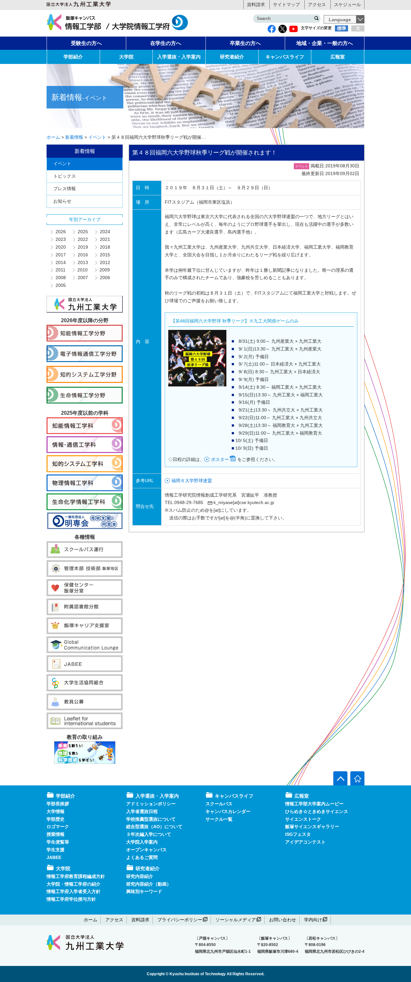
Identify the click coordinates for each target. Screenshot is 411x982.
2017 (60, 254)
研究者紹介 (232, 56)
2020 (60, 247)
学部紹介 (73, 56)
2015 (104, 254)
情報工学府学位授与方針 (71, 899)
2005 (60, 285)
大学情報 (56, 811)
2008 (60, 277)
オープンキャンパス (146, 849)
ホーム (90, 919)
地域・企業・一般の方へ (324, 43)
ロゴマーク (58, 826)
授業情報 (56, 834)
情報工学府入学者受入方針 (74, 891)
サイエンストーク (303, 819)
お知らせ (62, 201)
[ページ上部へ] (340, 778)
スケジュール (347, 4)
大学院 (126, 56)
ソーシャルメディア (235, 919)
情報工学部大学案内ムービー (314, 803)
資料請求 (256, 4)
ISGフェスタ (298, 834)
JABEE (54, 857)
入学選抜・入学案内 (179, 56)
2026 (60, 231)
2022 (82, 239)
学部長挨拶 (58, 803)
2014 (60, 262)
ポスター (220, 459)
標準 (341, 28)
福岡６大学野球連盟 (191, 480)
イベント (62, 163)
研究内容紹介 (139, 876)
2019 (82, 247)
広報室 (337, 56)
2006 (104, 277)
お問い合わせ (282, 919)
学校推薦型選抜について (151, 819)
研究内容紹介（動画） (148, 884)
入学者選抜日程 (142, 811)
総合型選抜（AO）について (154, 826)
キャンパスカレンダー (228, 811)
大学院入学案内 (142, 842)
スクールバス (219, 803)
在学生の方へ (165, 43)
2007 (82, 277)
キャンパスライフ (285, 56)
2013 (82, 262)
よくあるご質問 (142, 857)
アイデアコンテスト (305, 842)
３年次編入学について (148, 834)
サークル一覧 (219, 819)
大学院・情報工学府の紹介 (74, 884)
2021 (104, 239)
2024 (104, 231)
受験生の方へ (86, 43)
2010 (82, 269)
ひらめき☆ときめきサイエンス (316, 811)
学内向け (313, 919)
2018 (104, 247)
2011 (60, 269)
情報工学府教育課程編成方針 (76, 876)
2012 (104, 262)
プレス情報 (64, 188)
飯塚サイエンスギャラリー (312, 826)
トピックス (64, 176)
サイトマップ (286, 4)
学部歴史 (56, 819)
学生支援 (56, 849)
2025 (82, 231)
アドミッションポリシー (151, 803)
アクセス (317, 4)
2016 (82, 254)
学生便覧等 (58, 842)
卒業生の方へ (245, 43)
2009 (104, 269)
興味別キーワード (144, 891)
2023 (60, 239)
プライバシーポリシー (179, 919)
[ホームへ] (357, 778)
